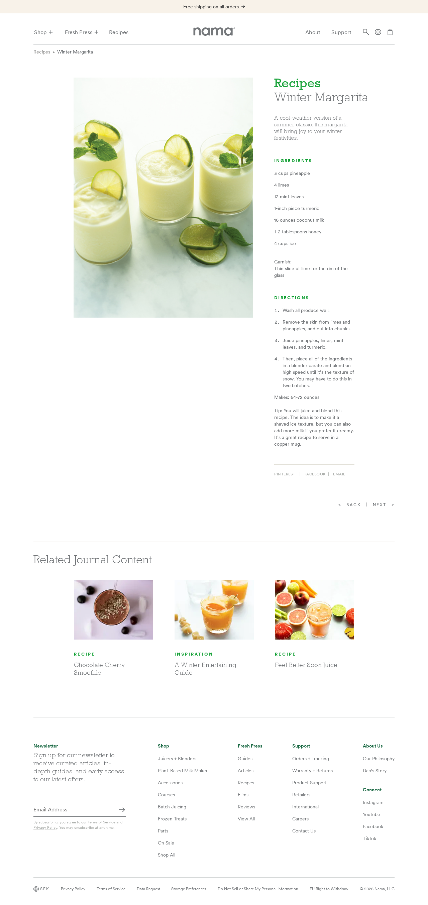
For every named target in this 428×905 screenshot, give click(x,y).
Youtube (371, 814)
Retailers (301, 794)
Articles (245, 770)
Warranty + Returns (312, 770)
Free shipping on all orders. (212, 6)
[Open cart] (390, 32)
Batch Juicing (172, 806)
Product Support (309, 782)
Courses (166, 794)
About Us (373, 746)
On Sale (166, 842)
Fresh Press (78, 32)
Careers (300, 818)
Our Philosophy (379, 758)
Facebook (373, 826)
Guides (245, 758)
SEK (44, 889)
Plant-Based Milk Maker (183, 770)
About (312, 32)
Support (341, 32)
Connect (372, 789)
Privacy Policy (45, 827)
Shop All (166, 855)
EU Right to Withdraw (329, 889)
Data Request (148, 889)
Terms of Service (101, 822)
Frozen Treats (172, 818)
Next (380, 504)
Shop (40, 32)
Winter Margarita (75, 51)
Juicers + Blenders (177, 758)
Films (243, 794)
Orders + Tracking (310, 758)
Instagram (373, 802)
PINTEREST (285, 474)
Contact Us (304, 830)
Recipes (118, 32)
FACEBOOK (315, 474)
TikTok (369, 838)
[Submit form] (122, 810)
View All (246, 818)
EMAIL (339, 474)
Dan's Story (375, 770)
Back (353, 504)
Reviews (246, 806)
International (305, 806)
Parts (163, 830)
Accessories (170, 782)
